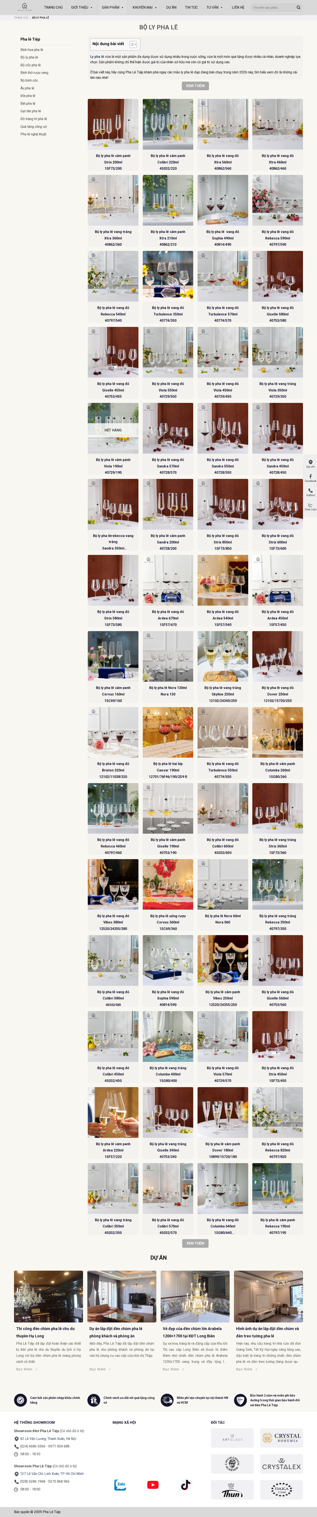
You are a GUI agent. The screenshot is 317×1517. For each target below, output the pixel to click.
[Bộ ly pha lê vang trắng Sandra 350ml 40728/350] (113, 504)
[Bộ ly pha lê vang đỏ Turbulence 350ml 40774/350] (168, 276)
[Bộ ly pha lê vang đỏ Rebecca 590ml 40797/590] (277, 200)
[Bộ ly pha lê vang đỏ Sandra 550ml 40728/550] (223, 428)
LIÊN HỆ (238, 7)
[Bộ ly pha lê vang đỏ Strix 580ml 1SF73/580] (113, 580)
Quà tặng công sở (33, 127)
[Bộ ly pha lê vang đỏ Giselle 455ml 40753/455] (113, 352)
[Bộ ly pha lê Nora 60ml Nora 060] (223, 884)
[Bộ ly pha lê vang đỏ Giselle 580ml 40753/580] (277, 276)
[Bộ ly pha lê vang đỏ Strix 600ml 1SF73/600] (277, 504)
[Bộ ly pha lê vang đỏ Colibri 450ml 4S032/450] (113, 1036)
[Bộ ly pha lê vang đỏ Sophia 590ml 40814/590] (168, 960)
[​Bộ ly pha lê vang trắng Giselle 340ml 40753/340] (168, 1112)
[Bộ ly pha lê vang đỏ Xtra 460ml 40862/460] (277, 124)
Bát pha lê (27, 103)
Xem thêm (195, 86)
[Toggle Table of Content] (131, 44)
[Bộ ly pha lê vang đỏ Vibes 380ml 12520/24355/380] (113, 884)
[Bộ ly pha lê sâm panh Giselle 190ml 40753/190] (168, 808)
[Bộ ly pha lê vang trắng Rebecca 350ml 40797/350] (277, 884)
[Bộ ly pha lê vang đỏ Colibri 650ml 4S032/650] (223, 808)
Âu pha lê (27, 88)
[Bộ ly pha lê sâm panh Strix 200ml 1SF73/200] (113, 124)
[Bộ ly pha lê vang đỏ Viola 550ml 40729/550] (168, 352)
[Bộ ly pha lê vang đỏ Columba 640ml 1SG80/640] (223, 1188)
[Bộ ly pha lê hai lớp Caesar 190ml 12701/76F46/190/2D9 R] (168, 732)
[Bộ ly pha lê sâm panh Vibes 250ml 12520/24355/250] (223, 960)
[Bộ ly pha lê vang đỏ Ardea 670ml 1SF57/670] (168, 580)
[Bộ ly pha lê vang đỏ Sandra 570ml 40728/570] (168, 428)
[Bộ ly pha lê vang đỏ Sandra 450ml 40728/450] (277, 428)
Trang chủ (21, 17)
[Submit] (298, 7)
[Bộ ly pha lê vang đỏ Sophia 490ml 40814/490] (223, 200)
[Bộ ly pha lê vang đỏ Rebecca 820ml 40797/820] (277, 1112)
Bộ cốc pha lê (30, 65)
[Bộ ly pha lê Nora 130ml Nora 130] (168, 656)
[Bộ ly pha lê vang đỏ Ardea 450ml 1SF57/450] (277, 580)
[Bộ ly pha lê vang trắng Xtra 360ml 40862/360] (113, 200)
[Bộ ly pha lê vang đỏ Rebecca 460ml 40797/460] (113, 808)
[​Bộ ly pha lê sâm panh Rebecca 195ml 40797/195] (277, 1188)
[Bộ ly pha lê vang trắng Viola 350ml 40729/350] (277, 352)
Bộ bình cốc (29, 80)
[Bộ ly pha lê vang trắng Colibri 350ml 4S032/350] (113, 1188)
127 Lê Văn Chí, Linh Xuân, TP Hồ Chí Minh (52, 1474)
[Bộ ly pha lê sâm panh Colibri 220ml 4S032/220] (168, 124)
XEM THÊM (195, 1243)
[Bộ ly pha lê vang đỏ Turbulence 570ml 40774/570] (223, 276)
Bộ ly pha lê (29, 57)
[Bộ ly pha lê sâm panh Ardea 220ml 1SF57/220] (113, 1112)
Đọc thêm (26, 1369)
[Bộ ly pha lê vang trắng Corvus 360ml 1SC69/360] (168, 884)
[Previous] (12, 1312)
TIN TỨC (191, 7)
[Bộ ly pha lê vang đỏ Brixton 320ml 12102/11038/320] (113, 732)
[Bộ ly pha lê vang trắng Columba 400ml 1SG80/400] (168, 1036)
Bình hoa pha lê (31, 50)
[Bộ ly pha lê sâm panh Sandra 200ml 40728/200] (168, 504)
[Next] (305, 1312)
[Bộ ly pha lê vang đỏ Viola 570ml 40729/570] (223, 1036)
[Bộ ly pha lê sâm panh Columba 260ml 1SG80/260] (277, 732)
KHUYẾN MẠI (143, 7)
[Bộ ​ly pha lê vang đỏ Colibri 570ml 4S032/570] (168, 1188)
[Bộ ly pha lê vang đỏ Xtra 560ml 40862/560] (223, 124)
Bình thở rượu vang (34, 73)
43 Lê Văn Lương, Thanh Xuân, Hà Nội (48, 1439)
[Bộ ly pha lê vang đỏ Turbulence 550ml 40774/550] (223, 732)
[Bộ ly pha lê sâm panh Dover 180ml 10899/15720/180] (223, 1112)
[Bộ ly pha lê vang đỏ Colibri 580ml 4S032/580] (113, 960)
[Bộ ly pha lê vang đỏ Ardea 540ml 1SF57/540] (223, 580)
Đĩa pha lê (27, 96)
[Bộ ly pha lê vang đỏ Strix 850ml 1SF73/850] (223, 504)
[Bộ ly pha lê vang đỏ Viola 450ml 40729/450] (223, 352)
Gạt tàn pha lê (30, 111)
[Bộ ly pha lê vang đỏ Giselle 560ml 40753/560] (277, 960)
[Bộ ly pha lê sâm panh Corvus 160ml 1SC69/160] (113, 656)
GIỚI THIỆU (79, 7)
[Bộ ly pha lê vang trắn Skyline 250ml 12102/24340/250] (223, 656)
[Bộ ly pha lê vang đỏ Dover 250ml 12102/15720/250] (277, 656)
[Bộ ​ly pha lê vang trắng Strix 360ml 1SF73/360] (277, 808)
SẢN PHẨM (110, 7)
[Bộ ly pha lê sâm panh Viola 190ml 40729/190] (113, 428)
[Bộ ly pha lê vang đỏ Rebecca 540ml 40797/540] (113, 276)
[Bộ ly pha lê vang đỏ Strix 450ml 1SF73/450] (277, 1036)
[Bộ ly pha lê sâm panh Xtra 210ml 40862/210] (168, 200)
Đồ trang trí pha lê (33, 119)
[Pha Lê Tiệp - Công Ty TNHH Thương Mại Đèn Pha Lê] (25, 7)
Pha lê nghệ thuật (33, 134)
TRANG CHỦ (53, 7)
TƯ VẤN (212, 7)
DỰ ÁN (171, 7)
